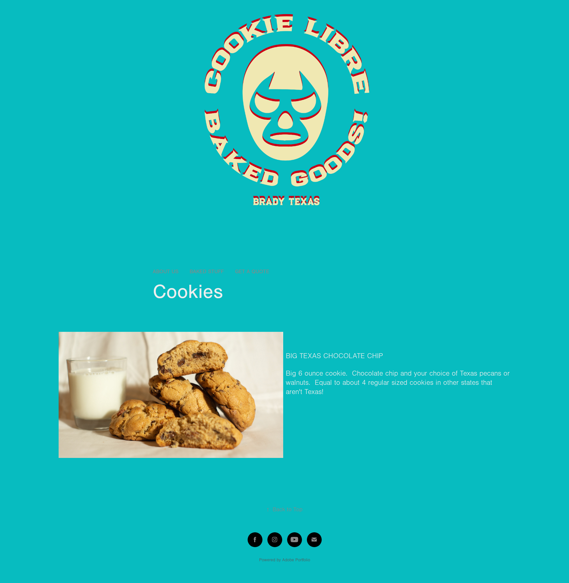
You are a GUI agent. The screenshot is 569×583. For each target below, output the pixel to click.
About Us (165, 272)
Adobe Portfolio (296, 560)
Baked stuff (207, 272)
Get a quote (252, 272)
